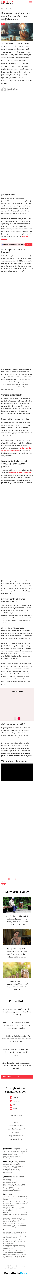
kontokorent (25, 879)
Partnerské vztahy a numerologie (12, 1164)
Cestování (23, 1151)
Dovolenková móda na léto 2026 (12, 1169)
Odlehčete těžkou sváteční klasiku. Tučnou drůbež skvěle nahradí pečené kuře (15, 1251)
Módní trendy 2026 (8, 1156)
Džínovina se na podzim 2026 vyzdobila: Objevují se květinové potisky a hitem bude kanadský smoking (16, 1025)
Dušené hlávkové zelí (9, 1184)
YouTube (16, 1108)
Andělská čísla (15, 1151)
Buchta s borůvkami (19, 1186)
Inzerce (16, 1122)
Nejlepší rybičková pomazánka (11, 1181)
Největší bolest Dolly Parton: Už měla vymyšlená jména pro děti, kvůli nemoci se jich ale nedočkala (16, 1038)
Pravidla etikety (17, 1148)
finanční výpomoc (14, 879)
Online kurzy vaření (16, 1115)
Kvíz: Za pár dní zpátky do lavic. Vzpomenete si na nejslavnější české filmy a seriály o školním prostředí (15, 1241)
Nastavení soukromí (16, 1139)
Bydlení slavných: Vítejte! (10, 1154)
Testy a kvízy (6, 1151)
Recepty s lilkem (20, 1184)
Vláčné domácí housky (9, 1182)
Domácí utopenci (8, 1187)
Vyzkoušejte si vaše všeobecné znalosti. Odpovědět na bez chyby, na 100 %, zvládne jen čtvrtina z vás (15, 1247)
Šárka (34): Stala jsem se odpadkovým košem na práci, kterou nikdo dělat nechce (16, 1052)
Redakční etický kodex (16, 1126)
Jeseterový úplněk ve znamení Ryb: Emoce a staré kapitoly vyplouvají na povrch (15, 1233)
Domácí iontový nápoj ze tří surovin (13, 1178)
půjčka (4, 884)
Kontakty (16, 1119)
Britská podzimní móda (17, 1166)
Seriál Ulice (6, 1166)
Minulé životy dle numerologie (11, 1163)
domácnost (5, 879)
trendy (26, 882)
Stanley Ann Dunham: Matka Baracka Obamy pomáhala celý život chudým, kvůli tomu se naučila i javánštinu (15, 1203)
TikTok (15, 1105)
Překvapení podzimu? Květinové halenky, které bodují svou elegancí (14, 1236)
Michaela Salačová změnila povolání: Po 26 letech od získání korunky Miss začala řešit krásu (17, 1065)
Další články (7, 1077)
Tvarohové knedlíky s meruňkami (12, 1189)
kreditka (4, 882)
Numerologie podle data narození (12, 1153)
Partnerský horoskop (20, 1150)
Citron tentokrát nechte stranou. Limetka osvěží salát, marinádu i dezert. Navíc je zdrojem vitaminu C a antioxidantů (14, 1256)
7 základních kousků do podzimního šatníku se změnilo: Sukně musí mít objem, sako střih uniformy (15, 1198)
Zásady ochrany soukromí (16, 1136)
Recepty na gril (15, 1158)
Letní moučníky (18, 1171)
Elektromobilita (7, 1172)
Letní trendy (6, 1158)
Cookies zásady (15, 1132)
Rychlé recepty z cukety (9, 1179)
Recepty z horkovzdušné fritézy (11, 1190)
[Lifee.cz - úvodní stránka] (7, 3)
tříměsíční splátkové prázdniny (20, 473)
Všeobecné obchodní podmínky (16, 1129)
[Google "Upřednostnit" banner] (17, 245)
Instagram (16, 1101)
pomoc (10, 882)
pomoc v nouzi (18, 882)
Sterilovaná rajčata (18, 1176)
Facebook (16, 1097)
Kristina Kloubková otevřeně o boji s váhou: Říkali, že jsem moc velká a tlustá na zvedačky (16, 1012)
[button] (27, 2)
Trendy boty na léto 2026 (10, 1168)
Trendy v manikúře (18, 1161)
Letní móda (18, 1156)
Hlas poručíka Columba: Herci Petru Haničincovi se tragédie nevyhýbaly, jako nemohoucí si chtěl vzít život (14, 1219)
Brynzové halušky (8, 1186)
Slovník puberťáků (8, 1150)
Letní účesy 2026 (7, 1171)
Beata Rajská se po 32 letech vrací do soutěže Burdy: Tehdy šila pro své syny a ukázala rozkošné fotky (14, 1225)
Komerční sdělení (12, 89)
